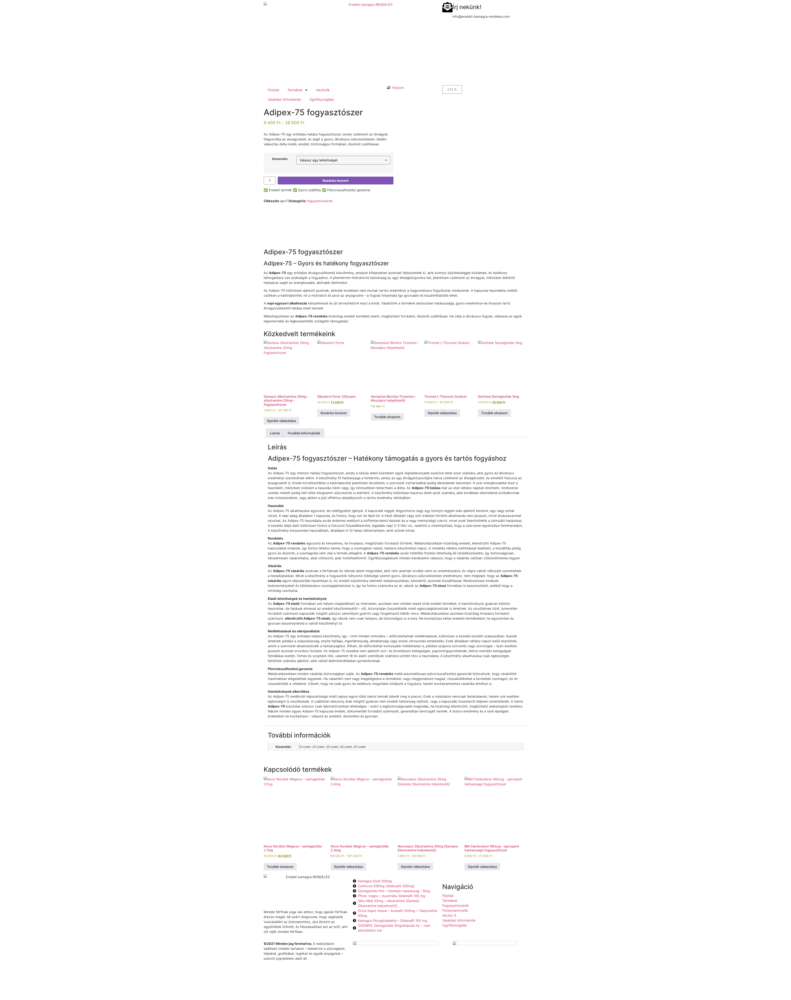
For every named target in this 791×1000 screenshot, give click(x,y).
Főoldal (273, 90)
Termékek (295, 90)
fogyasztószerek (320, 201)
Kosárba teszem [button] (334, 413)
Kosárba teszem (336, 180)
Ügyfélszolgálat (321, 99)
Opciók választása (281, 421)
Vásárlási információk (284, 99)
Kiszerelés (280, 158)
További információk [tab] (303, 433)
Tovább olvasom (387, 417)
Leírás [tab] (275, 433)
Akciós (323, 90)
